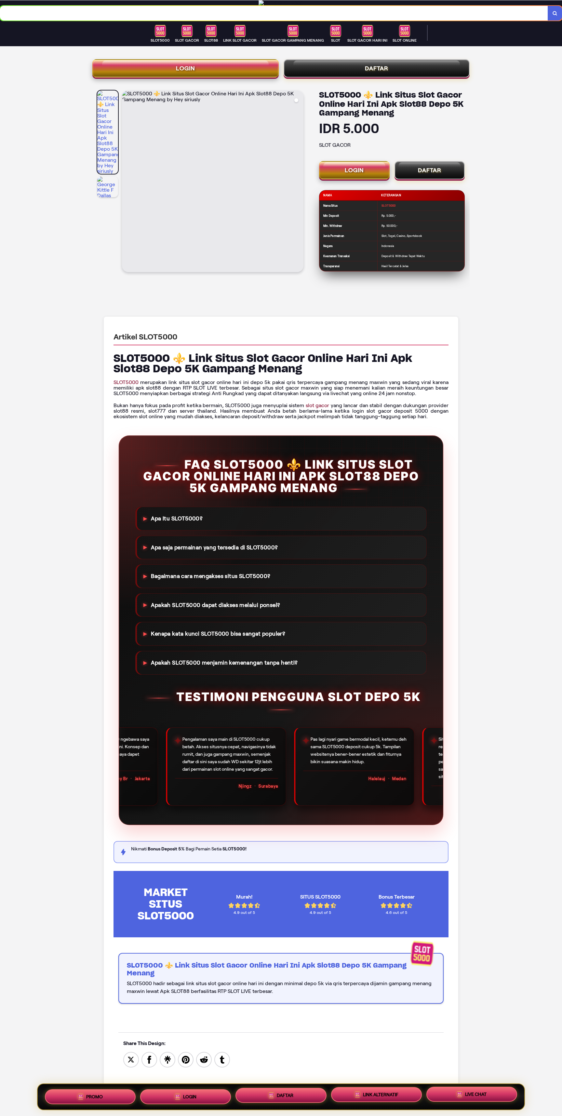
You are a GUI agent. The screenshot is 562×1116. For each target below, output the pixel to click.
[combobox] (274, 13)
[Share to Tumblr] (222, 1059)
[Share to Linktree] (167, 1059)
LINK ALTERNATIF (380, 1095)
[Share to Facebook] (149, 1059)
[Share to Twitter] (131, 1059)
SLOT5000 (126, 382)
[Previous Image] (127, 182)
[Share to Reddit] (204, 1059)
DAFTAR (376, 68)
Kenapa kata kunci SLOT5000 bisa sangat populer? (218, 634)
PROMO (94, 1094)
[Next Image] (298, 182)
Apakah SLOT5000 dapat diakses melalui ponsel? (215, 605)
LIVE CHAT (476, 1096)
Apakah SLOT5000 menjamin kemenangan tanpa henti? (224, 663)
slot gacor (317, 405)
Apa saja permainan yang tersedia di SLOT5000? (214, 547)
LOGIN (185, 68)
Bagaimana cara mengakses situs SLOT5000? (210, 576)
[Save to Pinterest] (186, 1059)
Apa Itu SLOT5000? (177, 518)
